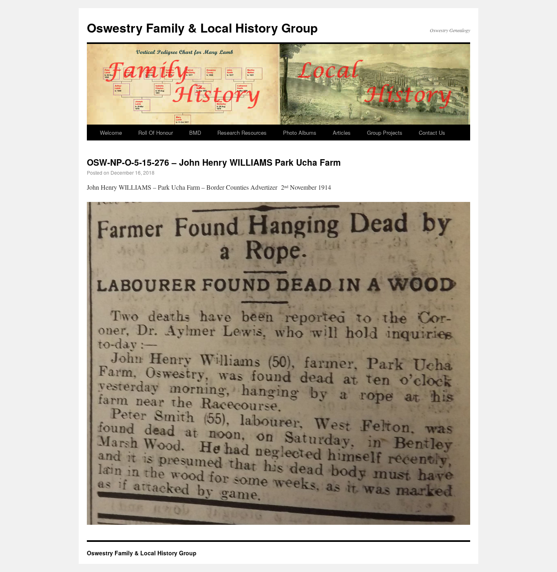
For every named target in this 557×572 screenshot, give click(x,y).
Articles (342, 132)
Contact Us (432, 132)
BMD (195, 132)
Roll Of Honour (155, 132)
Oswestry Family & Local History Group (202, 27)
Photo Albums (299, 132)
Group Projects (384, 132)
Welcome (111, 132)
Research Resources (242, 132)
